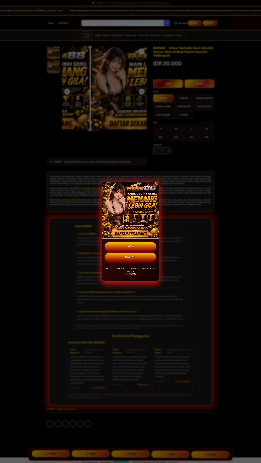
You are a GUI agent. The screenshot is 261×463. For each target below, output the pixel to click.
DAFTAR (130, 257)
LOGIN (130, 246)
